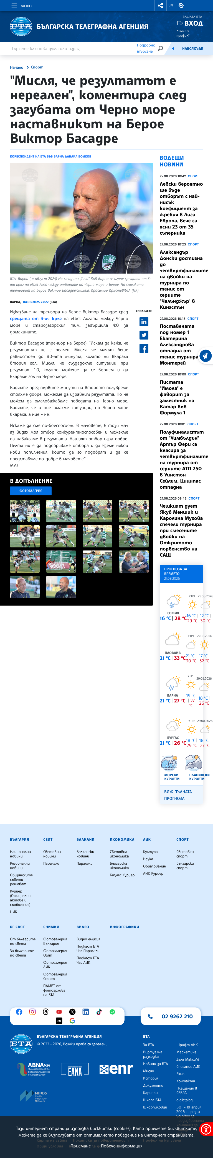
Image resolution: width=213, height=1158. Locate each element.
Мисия (148, 1071)
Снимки (51, 927)
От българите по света (23, 941)
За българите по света (22, 953)
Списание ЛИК (188, 1066)
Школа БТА (152, 1100)
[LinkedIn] (87, 1011)
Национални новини (20, 854)
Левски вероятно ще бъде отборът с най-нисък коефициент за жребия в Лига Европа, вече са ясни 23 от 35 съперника (181, 208)
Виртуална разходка (152, 1054)
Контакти (185, 1081)
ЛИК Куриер (153, 873)
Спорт (37, 67)
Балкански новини (85, 854)
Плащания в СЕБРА (186, 1090)
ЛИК (147, 839)
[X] (73, 1011)
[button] (160, 5)
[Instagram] (33, 1011)
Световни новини (52, 854)
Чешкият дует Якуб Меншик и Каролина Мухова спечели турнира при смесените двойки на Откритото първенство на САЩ (181, 530)
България (19, 839)
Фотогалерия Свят (55, 953)
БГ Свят (17, 927)
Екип (180, 1074)
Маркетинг (186, 1052)
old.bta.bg (184, 1100)
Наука (148, 859)
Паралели (51, 863)
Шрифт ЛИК (187, 1045)
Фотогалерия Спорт (55, 976)
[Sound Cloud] (60, 1020)
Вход (193, 23)
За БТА (148, 1045)
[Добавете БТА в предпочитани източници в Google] (73, 1020)
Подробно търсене (146, 48)
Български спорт (185, 865)
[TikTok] (100, 1011)
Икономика (122, 839)
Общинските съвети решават (21, 879)
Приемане (80, 1146)
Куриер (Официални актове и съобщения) (20, 898)
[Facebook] (20, 1011)
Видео (83, 927)
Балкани (86, 839)
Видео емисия (88, 939)
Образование (154, 866)
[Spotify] (113, 1011)
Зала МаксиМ (187, 1059)
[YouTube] (60, 1011)
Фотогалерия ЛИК (55, 964)
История (151, 1078)
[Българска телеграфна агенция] (21, 1044)
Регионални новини (20, 865)
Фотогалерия (30, 491)
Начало (16, 67)
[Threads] (47, 1011)
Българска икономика (119, 865)
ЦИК (13, 912)
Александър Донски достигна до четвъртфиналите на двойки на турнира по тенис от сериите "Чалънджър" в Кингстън (184, 279)
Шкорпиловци (155, 1107)
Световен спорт (185, 854)
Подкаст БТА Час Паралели (88, 948)
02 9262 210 (177, 1016)
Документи (153, 1085)
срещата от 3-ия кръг (36, 318)
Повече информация (122, 1146)
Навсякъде (192, 48)
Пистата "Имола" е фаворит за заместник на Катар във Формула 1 (177, 397)
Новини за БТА (155, 1064)
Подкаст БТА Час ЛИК (88, 960)
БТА (146, 1036)
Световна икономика (119, 854)
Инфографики (124, 927)
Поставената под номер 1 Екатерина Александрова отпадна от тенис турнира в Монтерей (181, 344)
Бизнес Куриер (122, 875)
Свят (48, 839)
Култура (150, 852)
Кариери (150, 1093)
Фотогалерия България (55, 941)
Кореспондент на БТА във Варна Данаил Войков (50, 156)
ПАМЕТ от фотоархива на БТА (54, 990)
